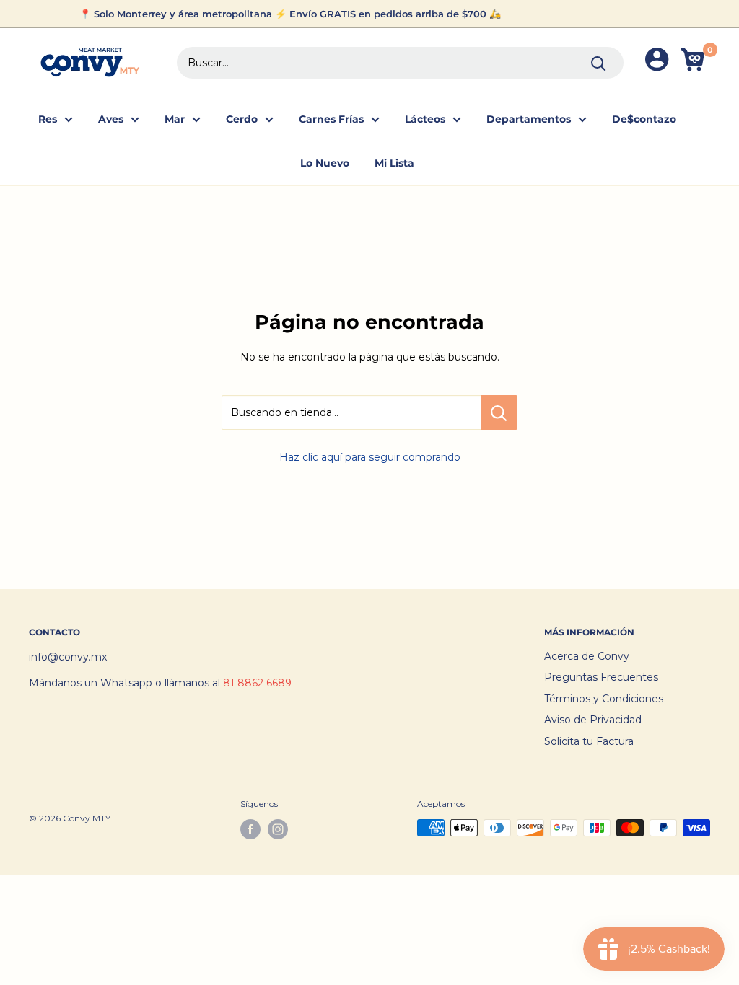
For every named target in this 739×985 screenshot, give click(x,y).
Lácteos (425, 118)
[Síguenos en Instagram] (278, 829)
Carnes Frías (331, 118)
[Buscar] (598, 63)
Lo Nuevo (324, 162)
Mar (175, 118)
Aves (110, 118)
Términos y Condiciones (603, 698)
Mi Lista (394, 162)
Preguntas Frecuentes (601, 677)
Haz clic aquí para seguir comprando (369, 457)
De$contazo (644, 118)
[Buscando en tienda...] (499, 412)
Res (47, 118)
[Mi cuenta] (656, 62)
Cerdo (242, 118)
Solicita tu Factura (589, 741)
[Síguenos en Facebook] (250, 829)
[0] (694, 62)
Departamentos (528, 118)
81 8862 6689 (257, 682)
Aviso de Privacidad (593, 719)
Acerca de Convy (586, 656)
